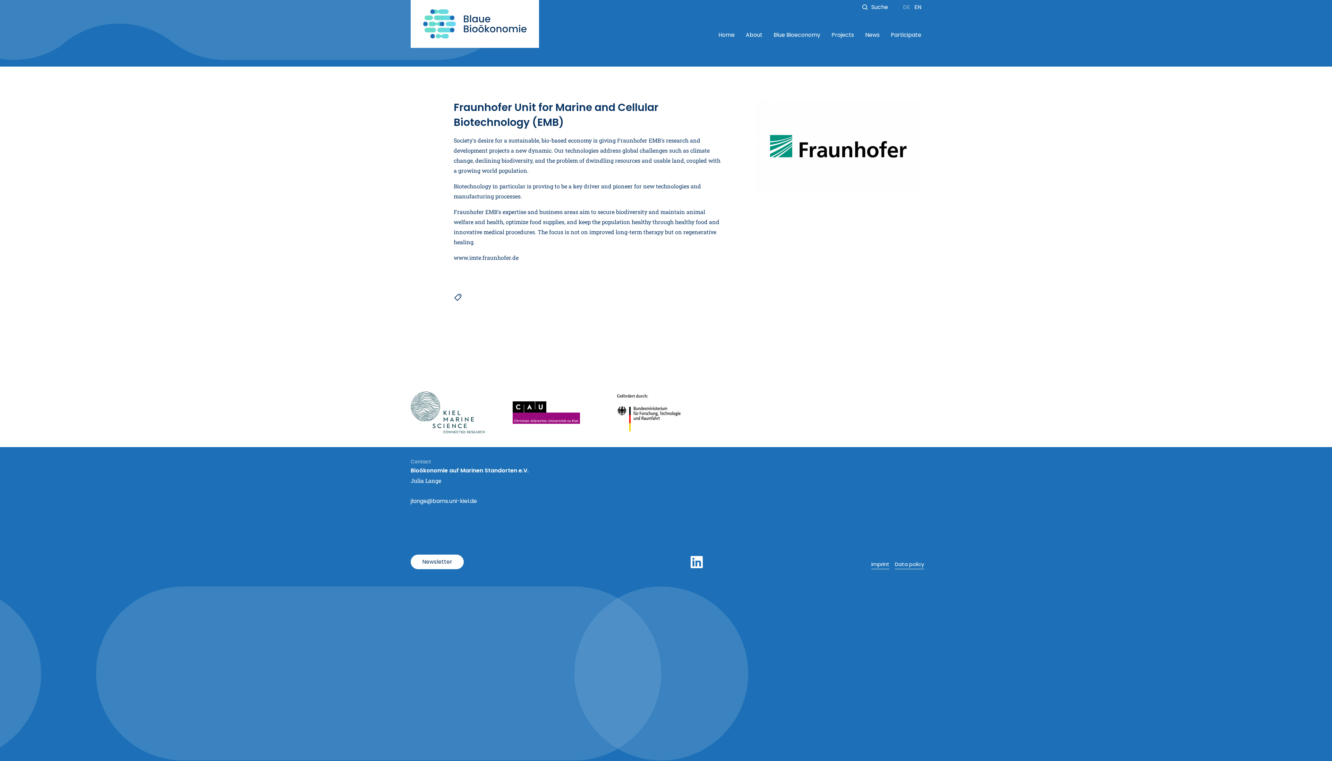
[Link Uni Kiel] (546, 412)
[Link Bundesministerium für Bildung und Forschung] (649, 412)
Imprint (880, 564)
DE (907, 7)
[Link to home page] (475, 24)
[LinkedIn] (697, 562)
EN (917, 7)
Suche (879, 7)
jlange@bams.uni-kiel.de (444, 501)
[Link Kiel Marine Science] (448, 412)
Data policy (909, 564)
